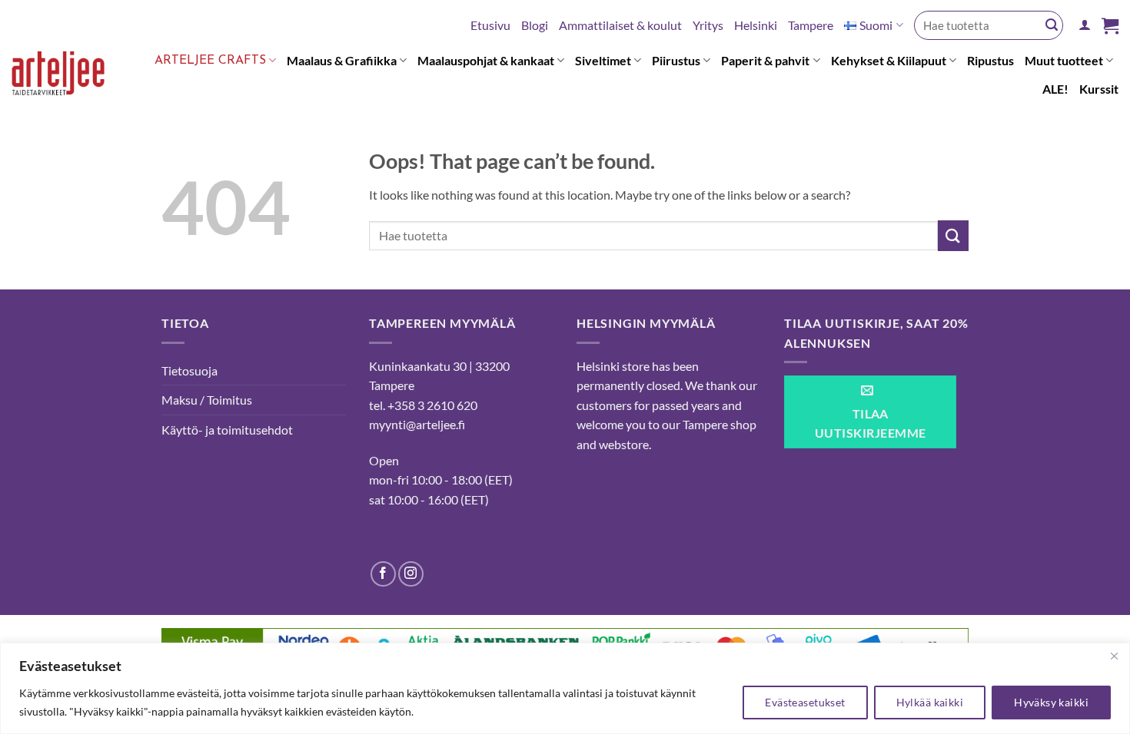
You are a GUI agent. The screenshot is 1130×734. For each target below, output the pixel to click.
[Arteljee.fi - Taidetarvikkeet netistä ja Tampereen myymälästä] (68, 76)
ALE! (1055, 88)
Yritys (708, 25)
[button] (1084, 25)
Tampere (810, 25)
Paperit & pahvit (765, 60)
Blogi (534, 25)
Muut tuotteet (1064, 60)
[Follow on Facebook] (383, 574)
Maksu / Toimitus (206, 399)
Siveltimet (603, 60)
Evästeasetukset (805, 702)
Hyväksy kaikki (1051, 702)
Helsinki (755, 25)
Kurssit (1098, 88)
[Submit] (1051, 25)
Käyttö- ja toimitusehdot (227, 429)
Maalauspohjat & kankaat (485, 60)
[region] (565, 688)
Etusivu (490, 25)
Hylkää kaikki (929, 702)
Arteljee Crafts (210, 61)
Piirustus (676, 60)
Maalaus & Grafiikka (342, 60)
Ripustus (990, 60)
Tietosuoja (189, 370)
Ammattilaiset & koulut (620, 25)
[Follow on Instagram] (411, 574)
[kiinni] (1114, 655)
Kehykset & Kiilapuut (888, 60)
